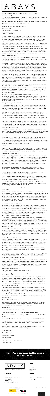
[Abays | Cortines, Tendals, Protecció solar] (25, 8)
